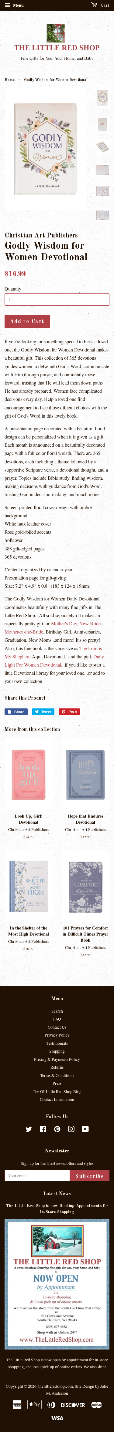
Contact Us (57, 1027)
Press (57, 1083)
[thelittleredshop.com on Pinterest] (57, 1130)
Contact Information (57, 1099)
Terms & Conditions (57, 1075)
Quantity (13, 288)
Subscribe (89, 1176)
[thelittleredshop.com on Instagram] (71, 1130)
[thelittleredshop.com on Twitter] (29, 1130)
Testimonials (57, 1043)
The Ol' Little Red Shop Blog (57, 1091)
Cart (104, 5)
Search (57, 1011)
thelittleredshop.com (55, 1386)
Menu (18, 5)
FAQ (57, 1019)
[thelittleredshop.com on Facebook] (43, 1130)
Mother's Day (64, 623)
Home (10, 80)
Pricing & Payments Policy (57, 1059)
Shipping (57, 1051)
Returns (57, 1067)
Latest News (57, 1194)
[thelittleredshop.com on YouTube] (85, 1130)
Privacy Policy (57, 1035)
